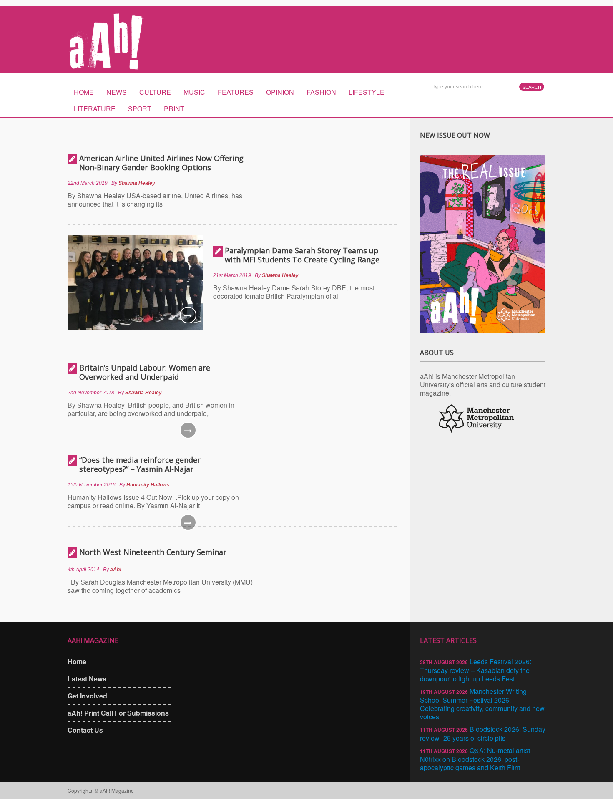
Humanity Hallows (147, 485)
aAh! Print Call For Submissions (118, 713)
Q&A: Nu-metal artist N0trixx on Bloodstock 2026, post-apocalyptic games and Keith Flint (475, 759)
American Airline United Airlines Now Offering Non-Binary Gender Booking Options (161, 163)
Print (174, 108)
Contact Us (85, 730)
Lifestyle (366, 92)
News (116, 92)
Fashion (321, 92)
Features (236, 92)
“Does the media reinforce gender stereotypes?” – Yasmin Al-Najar (140, 464)
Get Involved (87, 696)
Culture (155, 92)
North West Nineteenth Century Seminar (152, 552)
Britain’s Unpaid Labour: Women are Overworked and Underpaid (144, 372)
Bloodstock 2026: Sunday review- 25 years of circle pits (482, 733)
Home (84, 92)
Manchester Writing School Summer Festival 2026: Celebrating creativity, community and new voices (482, 703)
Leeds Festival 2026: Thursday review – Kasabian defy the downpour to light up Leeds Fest (475, 670)
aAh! (115, 569)
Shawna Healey (136, 183)
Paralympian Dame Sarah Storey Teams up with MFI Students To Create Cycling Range (302, 255)
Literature (95, 108)
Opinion (280, 92)
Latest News (87, 678)
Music (194, 92)
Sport (139, 108)
